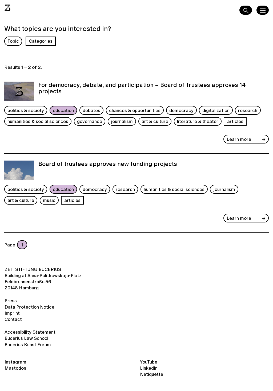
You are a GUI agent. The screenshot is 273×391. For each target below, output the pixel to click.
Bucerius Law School (26, 338)
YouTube (148, 362)
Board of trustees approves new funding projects (107, 164)
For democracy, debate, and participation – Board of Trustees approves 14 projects (142, 89)
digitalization (216, 110)
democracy (181, 110)
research (247, 110)
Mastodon (15, 368)
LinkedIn (149, 368)
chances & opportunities (134, 110)
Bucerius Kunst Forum (28, 344)
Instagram (15, 362)
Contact (13, 319)
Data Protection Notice (29, 307)
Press (11, 300)
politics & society (25, 110)
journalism (122, 121)
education (63, 110)
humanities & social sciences (37, 121)
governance (89, 121)
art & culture (155, 121)
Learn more (239, 139)
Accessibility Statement (30, 332)
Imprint (12, 313)
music (49, 200)
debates (91, 110)
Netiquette (151, 374)
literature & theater (197, 121)
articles (235, 121)
